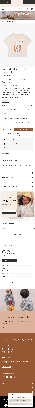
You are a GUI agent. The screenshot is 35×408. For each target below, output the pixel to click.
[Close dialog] (33, 192)
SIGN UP (9, 213)
